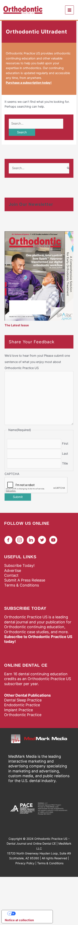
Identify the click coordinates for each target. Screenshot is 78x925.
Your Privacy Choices (31, 913)
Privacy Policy (25, 863)
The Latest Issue (17, 325)
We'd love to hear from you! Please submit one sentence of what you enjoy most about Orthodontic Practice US (37, 362)
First (65, 443)
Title (65, 463)
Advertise (12, 570)
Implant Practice (18, 710)
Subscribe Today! (19, 565)
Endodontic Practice (22, 705)
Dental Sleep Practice (23, 700)
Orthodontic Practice (22, 715)
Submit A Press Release (24, 580)
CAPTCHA (12, 474)
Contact (11, 575)
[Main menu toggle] (69, 9)
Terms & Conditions (21, 585)
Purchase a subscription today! (29, 83)
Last (65, 453)
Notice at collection (19, 920)
